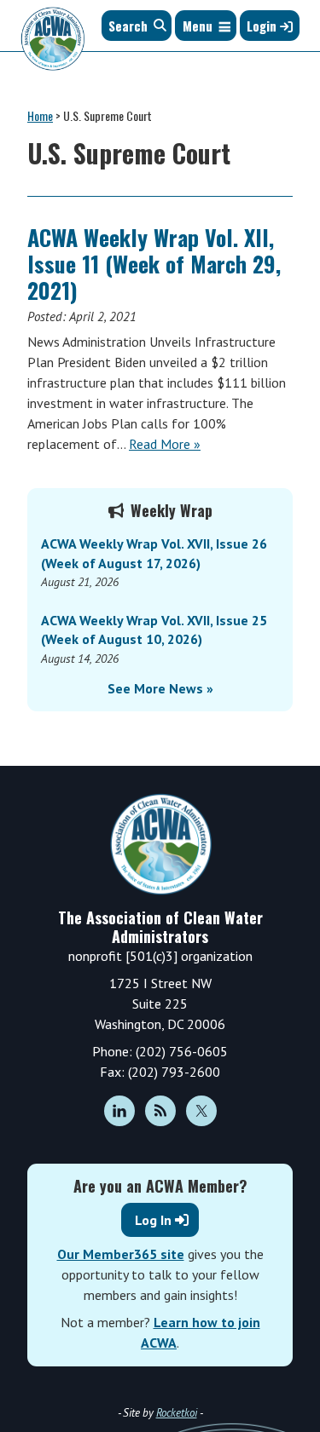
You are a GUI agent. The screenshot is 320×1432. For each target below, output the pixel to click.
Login (263, 25)
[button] (197, 25)
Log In (153, 1219)
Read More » (165, 443)
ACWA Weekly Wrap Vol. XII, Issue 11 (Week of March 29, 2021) (154, 264)
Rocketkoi (176, 1413)
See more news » (160, 688)
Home (40, 115)
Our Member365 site (120, 1253)
